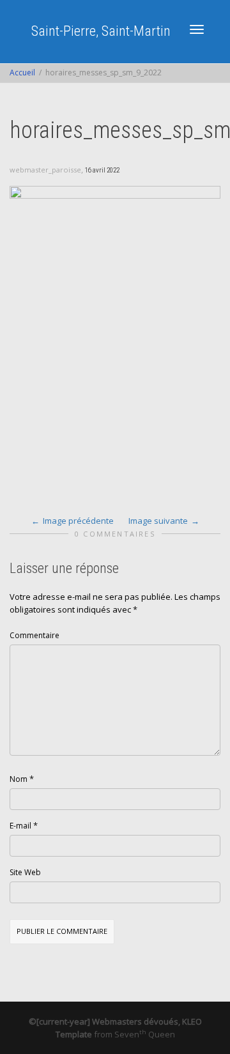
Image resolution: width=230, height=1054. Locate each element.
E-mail (20, 825)
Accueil (22, 72)
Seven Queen (144, 1034)
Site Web (25, 872)
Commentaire (34, 635)
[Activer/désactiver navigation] (197, 29)
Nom (18, 779)
